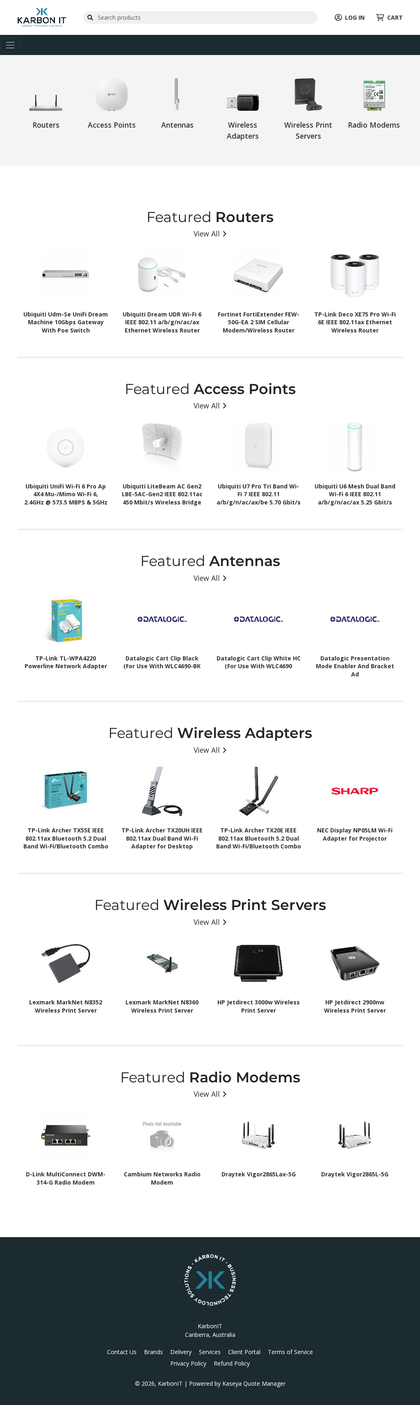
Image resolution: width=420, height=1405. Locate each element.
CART (395, 17)
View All (207, 233)
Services (210, 1352)
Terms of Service (290, 1352)
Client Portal (244, 1352)
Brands (153, 1352)
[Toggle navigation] (10, 45)
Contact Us (122, 1352)
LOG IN (355, 17)
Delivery (181, 1352)
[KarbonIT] (42, 17)
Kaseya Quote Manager (253, 1383)
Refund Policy (232, 1363)
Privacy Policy (188, 1363)
